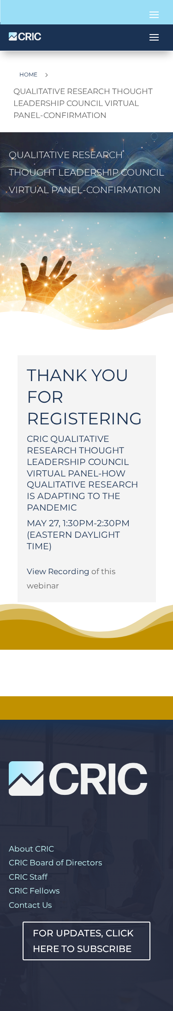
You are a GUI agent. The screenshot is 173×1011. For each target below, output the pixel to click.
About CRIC (31, 848)
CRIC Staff (28, 877)
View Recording (58, 571)
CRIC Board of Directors (55, 862)
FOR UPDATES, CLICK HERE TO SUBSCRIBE (83, 941)
